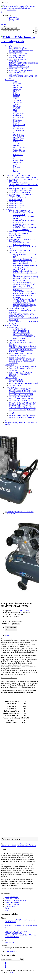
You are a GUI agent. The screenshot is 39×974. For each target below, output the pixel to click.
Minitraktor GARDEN (17, 107)
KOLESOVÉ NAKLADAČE (19, 67)
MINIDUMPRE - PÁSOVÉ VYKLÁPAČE (18, 60)
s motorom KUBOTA (16, 207)
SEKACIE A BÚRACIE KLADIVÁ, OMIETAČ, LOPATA (21, 315)
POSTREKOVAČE (20, 147)
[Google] (5, 965)
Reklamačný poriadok (12, 904)
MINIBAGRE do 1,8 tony (18, 53)
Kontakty (8, 908)
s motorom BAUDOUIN (17, 198)
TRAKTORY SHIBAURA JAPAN (18, 102)
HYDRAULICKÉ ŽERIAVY (19, 118)
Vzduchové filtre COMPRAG (23, 291)
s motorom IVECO (15, 200)
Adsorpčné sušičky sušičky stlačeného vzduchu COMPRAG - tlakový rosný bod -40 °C (24, 284)
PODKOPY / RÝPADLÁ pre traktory (21, 70)
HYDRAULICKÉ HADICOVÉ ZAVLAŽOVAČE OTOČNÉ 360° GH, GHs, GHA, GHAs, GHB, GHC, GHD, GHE (22, 408)
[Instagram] (5, 967)
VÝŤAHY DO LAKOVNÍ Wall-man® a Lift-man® (24, 337)
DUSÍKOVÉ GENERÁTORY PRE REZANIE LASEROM (25, 229)
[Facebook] (5, 963)
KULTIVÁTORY (19, 125)
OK (22, 959)
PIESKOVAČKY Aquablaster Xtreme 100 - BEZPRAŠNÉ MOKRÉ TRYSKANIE (23, 347)
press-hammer (21, 844)
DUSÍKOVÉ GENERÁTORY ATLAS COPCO (23, 214)
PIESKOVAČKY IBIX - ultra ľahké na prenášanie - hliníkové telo (22, 354)
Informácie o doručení (12, 899)
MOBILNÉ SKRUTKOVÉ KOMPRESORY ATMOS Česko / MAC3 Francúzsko (23, 310)
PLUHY (16, 145)
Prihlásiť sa (4, 24)
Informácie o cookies (12, 902)
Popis (7, 635)
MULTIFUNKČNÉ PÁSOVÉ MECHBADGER (19, 73)
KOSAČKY (17, 121)
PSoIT (11, 972)
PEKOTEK (13, 327)
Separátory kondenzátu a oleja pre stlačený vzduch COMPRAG (24, 305)
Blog (6, 910)
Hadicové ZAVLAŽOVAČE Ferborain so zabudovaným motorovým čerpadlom (23, 416)
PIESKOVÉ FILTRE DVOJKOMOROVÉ (23, 383)
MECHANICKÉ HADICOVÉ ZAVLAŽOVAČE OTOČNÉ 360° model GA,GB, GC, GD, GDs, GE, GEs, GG (23, 402)
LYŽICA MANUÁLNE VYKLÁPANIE (18, 134)
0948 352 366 (11, 10)
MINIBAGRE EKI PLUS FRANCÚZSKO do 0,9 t (18, 56)
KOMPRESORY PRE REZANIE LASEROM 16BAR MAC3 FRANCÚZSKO (20, 233)
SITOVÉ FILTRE (15, 385)
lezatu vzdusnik (11, 844)
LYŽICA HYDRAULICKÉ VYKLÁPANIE (19, 128)
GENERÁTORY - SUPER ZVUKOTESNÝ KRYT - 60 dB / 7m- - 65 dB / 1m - (23, 185)
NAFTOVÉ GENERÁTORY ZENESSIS (23, 177)
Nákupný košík (14, 19)
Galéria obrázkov (10, 906)
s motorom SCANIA (16, 202)
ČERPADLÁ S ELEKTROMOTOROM (23, 366)
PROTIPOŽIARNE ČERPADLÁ (20, 372)
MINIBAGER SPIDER (17, 65)
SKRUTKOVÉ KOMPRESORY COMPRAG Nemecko (20, 251)
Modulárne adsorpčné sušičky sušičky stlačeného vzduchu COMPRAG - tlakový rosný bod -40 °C (25, 278)
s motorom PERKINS (16, 205)
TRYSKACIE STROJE (21, 331)
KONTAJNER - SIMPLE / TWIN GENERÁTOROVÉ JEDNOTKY (20, 189)
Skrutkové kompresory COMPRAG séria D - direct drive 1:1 (25, 262)
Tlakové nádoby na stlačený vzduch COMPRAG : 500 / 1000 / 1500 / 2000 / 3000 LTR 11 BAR (25, 301)
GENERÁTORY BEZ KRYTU (19, 192)
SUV (15, 110)
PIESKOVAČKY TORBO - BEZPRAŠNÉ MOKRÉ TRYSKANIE (22, 358)
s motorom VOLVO (15, 203)
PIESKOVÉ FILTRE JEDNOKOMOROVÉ (16, 380)
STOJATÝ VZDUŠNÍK (21, 245)
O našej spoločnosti (11, 897)
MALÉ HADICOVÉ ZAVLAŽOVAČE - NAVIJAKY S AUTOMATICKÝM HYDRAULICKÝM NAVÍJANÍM (23, 393)
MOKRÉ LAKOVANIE (21, 333)
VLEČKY (16, 173)
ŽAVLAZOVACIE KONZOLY (20, 389)
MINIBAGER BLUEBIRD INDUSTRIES (23, 63)
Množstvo (4, 624)
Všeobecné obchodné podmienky (16, 900)
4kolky (15, 82)
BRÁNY (16, 123)
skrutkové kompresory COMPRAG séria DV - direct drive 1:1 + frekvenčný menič (25, 267)
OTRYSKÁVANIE (19, 329)
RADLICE (17, 149)
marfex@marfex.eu (12, 951)
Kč (36, 30)
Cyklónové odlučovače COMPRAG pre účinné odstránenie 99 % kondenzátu (25, 295)
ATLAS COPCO (15, 237)
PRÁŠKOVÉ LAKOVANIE (23, 335)
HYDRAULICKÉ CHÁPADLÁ (19, 114)
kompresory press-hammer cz (26, 846)
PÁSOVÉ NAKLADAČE (18, 68)
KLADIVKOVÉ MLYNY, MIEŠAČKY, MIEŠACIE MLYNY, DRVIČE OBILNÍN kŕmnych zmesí (19, 91)
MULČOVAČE (18, 138)
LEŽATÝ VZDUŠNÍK (21, 243)
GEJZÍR (12, 413)
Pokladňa (12, 21)
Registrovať (13, 17)
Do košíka (16, 624)
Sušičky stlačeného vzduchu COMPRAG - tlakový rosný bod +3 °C (25, 273)
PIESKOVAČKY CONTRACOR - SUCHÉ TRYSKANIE (21, 350)
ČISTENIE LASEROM (17, 340)
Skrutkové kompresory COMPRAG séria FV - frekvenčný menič (25, 259)
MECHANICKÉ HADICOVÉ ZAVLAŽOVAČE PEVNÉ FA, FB (21, 397)
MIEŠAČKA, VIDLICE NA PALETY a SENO (18, 167)
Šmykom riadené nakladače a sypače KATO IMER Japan (21, 51)
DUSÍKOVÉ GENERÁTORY (19, 211)
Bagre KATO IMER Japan (18, 48)
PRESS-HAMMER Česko (20, 611)
